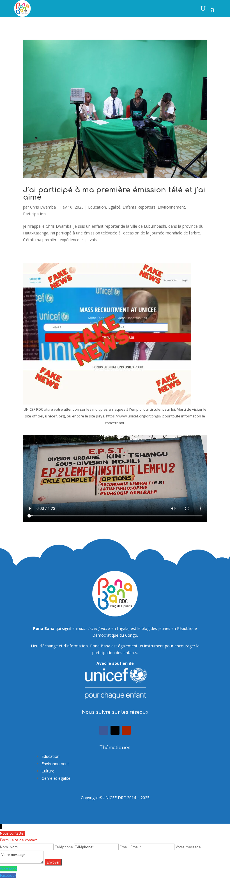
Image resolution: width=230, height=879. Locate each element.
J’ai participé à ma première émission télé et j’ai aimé (114, 193)
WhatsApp (8, 868)
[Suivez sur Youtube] (126, 730)
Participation (34, 213)
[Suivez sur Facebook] (103, 730)
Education (97, 207)
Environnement (171, 207)
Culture (48, 771)
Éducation (50, 756)
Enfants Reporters (139, 207)
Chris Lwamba (43, 207)
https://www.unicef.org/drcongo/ (134, 416)
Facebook (8, 875)
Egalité (114, 207)
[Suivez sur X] (115, 730)
